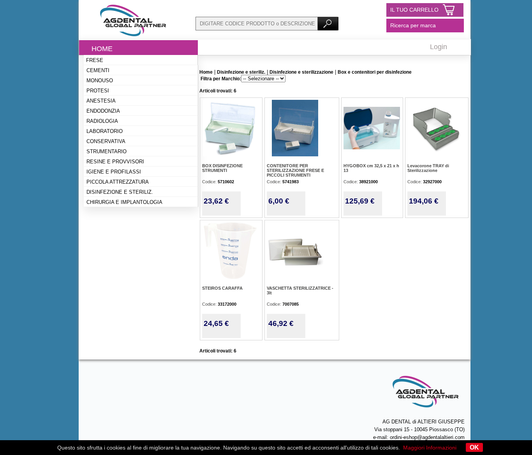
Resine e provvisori (115, 162)
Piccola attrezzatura (117, 182)
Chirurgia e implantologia (124, 202)
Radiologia (102, 121)
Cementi (97, 70)
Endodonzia (103, 111)
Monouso (99, 80)
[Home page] (133, 37)
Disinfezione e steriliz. (119, 192)
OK (474, 447)
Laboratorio (104, 131)
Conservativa (105, 141)
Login (438, 47)
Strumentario (106, 151)
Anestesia (101, 101)
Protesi (97, 91)
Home (102, 49)
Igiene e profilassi (113, 172)
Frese (94, 60)
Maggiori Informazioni (429, 447)
